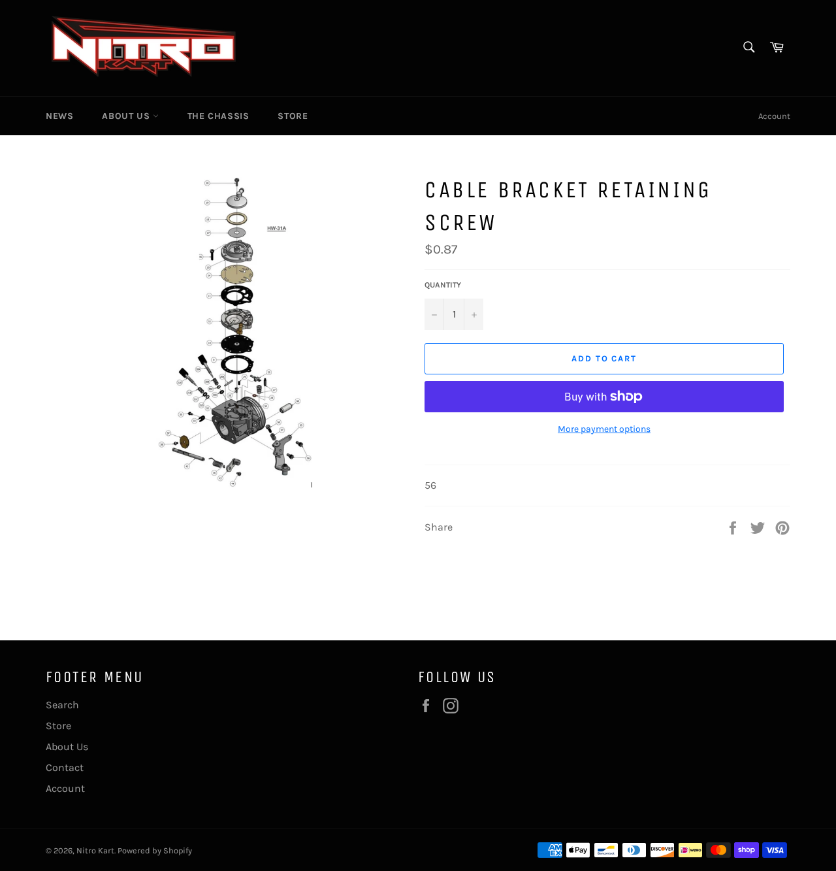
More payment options (604, 429)
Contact (65, 767)
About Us (127, 116)
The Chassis (218, 116)
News (59, 116)
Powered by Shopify (155, 850)
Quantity (443, 284)
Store (293, 116)
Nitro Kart (95, 850)
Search (62, 704)
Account (774, 116)
